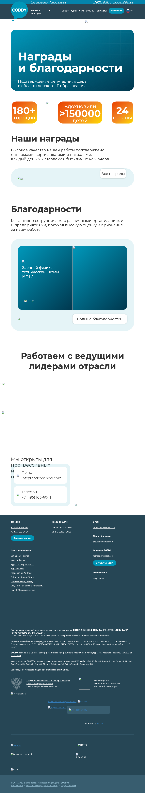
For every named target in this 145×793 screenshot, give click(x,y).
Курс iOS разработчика (22, 564)
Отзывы (90, 10)
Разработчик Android (21, 573)
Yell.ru (100, 723)
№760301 (85, 630)
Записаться (116, 10)
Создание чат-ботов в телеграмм (27, 585)
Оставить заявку (104, 562)
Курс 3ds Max (17, 568)
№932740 (15, 632)
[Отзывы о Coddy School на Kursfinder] (88, 710)
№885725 (110, 630)
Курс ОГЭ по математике (23, 590)
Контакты (101, 10)
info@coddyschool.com (41, 478)
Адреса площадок (39, 2)
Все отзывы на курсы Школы (62, 701)
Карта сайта (17, 785)
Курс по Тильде (18, 560)
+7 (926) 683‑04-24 (19, 531)
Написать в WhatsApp (123, 2)
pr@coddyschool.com (103, 541)
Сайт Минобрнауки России (39, 683)
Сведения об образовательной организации (48, 680)
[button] (25, 301)
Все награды (113, 173)
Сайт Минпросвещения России (41, 686)
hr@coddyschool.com (103, 556)
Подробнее (98, 578)
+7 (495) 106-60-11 (102, 2)
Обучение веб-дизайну (22, 581)
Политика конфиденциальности (41, 785)
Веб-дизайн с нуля (20, 556)
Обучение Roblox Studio (22, 577)
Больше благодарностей (99, 319)
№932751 (39, 632)
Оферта (68, 785)
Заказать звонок (58, 2)
